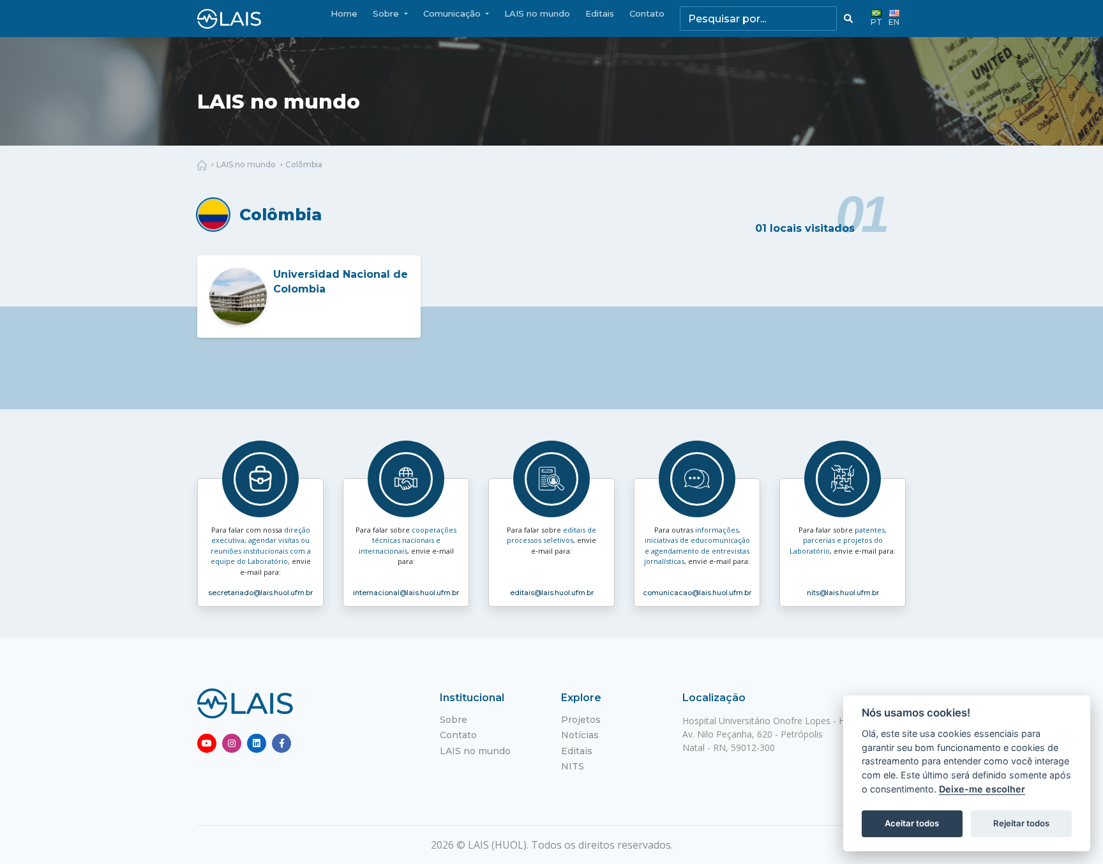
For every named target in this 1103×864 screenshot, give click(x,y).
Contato (646, 13)
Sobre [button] (387, 13)
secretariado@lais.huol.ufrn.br (260, 592)
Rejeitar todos (1021, 823)
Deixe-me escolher (982, 789)
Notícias (580, 735)
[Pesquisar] (848, 18)
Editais (599, 13)
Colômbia (303, 164)
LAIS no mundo (537, 13)
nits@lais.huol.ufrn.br (843, 592)
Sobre (453, 719)
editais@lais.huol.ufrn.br (552, 592)
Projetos (581, 719)
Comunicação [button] (453, 13)
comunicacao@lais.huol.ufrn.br (697, 592)
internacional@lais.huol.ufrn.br (406, 592)
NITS (572, 766)
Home (344, 13)
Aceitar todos (912, 823)
